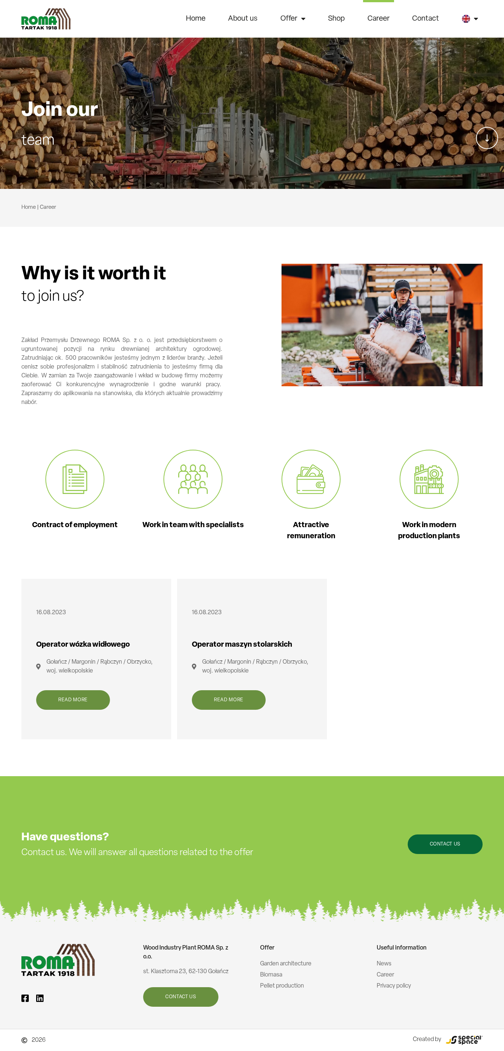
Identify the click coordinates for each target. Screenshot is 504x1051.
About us (243, 19)
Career (378, 19)
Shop (336, 19)
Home (196, 19)
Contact (425, 19)
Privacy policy (394, 986)
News (384, 964)
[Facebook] (25, 998)
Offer (288, 19)
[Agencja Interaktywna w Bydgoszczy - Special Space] (464, 1040)
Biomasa (271, 975)
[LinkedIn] (40, 998)
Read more (73, 700)
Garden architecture (285, 964)
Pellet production (282, 986)
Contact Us (445, 844)
